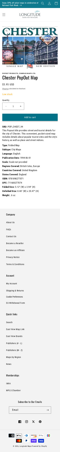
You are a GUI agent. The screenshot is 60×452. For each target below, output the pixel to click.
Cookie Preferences (14, 297)
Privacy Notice (13, 257)
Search (9, 322)
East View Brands (14, 336)
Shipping (5, 88)
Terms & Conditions (15, 264)
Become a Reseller (15, 243)
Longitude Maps (26, 446)
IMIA (8, 383)
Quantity (5, 100)
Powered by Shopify (39, 446)
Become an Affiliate (15, 250)
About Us (10, 222)
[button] (42, 3)
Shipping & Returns (15, 290)
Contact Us (11, 236)
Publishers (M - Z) (14, 350)
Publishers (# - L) (14, 343)
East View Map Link (15, 329)
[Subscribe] (47, 410)
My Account (11, 283)
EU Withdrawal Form (15, 303)
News (8, 364)
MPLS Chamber (13, 390)
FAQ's (8, 229)
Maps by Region (13, 357)
